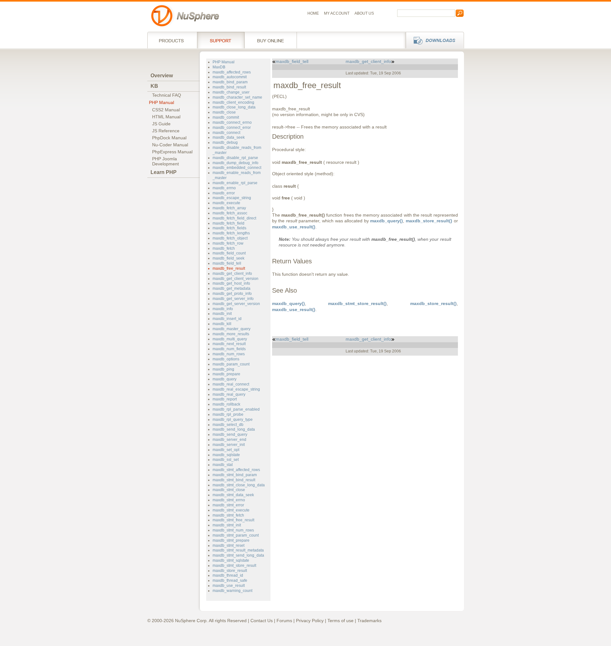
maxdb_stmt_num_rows (233, 530)
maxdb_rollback (226, 404)
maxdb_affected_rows (232, 72)
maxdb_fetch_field (228, 223)
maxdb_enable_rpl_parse (235, 183)
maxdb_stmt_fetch (228, 515)
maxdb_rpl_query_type (233, 419)
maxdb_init (222, 313)
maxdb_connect (226, 132)
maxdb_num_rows (229, 354)
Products (172, 40)
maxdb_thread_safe (230, 580)
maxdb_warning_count (232, 590)
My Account (336, 13)
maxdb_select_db (228, 424)
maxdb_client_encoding (233, 102)
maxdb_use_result (229, 585)
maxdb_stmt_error (228, 505)
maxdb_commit (226, 117)
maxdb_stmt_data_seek (233, 495)
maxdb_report (225, 399)
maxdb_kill (222, 324)
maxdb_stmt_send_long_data (238, 555)
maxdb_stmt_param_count (236, 535)
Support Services (220, 40)
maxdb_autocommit (230, 77)
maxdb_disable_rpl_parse (235, 158)
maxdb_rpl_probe (228, 414)
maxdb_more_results (231, 334)
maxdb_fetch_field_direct (234, 218)
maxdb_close (224, 112)
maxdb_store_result (230, 570)
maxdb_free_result (229, 268)
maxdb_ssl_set (226, 459)
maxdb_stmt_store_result (234, 565)
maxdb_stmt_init (227, 525)
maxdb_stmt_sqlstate (231, 560)
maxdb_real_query (229, 394)
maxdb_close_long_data (234, 107)
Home (313, 13)
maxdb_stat (223, 464)
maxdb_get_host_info (231, 283)
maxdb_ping (223, 369)
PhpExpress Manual (172, 151)
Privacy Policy (310, 620)
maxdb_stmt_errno (229, 500)
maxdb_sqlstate (226, 455)
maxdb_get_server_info (233, 298)
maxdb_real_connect (231, 384)
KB (154, 86)
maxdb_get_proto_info (232, 293)
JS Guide (161, 123)
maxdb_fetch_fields (229, 228)
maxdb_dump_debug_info (235, 163)
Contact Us (261, 620)
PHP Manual (161, 102)
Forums (284, 620)
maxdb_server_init (229, 444)
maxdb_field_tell (227, 263)
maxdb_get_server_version (236, 304)
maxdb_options (226, 359)
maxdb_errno (224, 188)
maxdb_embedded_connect (237, 167)
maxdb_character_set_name (237, 97)
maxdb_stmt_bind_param (235, 475)
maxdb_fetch (224, 248)
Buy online (270, 40)
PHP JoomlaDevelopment (165, 161)
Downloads (433, 40)
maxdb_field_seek (228, 258)
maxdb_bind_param (230, 82)
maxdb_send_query (230, 434)
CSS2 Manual (166, 109)
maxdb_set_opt (226, 450)
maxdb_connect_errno (232, 122)
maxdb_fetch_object (230, 238)
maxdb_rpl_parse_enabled (236, 409)
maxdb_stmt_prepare (231, 540)
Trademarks (369, 620)
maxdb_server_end (229, 439)
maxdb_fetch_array (229, 208)
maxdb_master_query (231, 329)
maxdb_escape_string (232, 198)
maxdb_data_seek (229, 137)
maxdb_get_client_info (232, 273)
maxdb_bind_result (229, 87)
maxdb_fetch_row (228, 243)
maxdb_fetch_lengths (231, 233)
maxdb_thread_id (228, 575)
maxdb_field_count (229, 253)
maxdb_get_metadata (231, 288)
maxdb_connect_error (232, 127)
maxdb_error (224, 193)
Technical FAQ (166, 95)
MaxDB (219, 67)
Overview (162, 75)
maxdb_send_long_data (234, 429)
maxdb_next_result (229, 344)
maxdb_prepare (226, 374)
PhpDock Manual (169, 137)
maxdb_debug (225, 142)
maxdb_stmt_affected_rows (236, 470)
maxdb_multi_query (230, 339)
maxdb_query (224, 379)
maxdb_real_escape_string (236, 389)
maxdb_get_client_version (235, 278)
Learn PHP (164, 172)
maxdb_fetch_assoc (230, 213)
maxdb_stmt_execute (231, 510)
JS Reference (165, 130)
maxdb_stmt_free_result (233, 520)
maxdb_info (223, 309)
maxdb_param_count (231, 364)
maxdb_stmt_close (229, 490)
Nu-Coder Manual (170, 144)
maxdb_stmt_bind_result (234, 480)
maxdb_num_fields (229, 349)
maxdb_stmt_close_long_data (239, 485)
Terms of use (340, 620)
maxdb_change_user (231, 92)
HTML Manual (166, 116)
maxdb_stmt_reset (228, 545)
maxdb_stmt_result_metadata (238, 550)
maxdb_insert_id (227, 318)
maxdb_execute (226, 203)
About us (364, 13)
